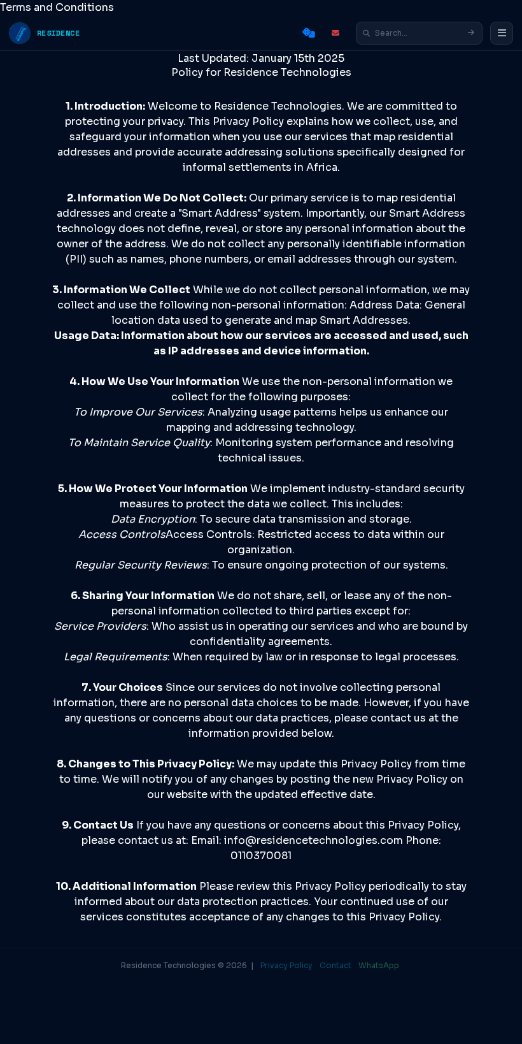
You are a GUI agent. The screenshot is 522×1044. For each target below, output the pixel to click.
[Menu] (501, 33)
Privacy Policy (286, 965)
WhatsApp (378, 965)
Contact (335, 965)
